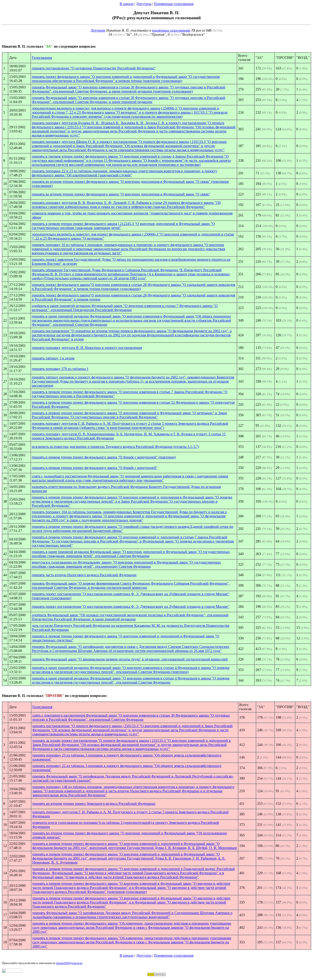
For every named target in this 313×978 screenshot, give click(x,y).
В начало (127, 4)
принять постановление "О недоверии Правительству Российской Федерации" (94, 68)
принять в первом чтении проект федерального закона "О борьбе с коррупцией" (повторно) (104, 457)
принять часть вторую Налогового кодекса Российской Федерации (84, 575)
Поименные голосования (173, 4)
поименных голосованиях (171, 30)
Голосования (42, 58)
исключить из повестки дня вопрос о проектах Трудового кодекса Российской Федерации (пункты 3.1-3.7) (115, 447)
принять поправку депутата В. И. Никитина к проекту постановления (87, 348)
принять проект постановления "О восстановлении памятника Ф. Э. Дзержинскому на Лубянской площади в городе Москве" (130, 606)
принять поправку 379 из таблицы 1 (60, 369)
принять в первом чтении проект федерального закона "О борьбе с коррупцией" (95, 468)
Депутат (98, 30)
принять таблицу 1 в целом (53, 358)
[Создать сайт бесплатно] (156, 975)
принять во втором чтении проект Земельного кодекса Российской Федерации (93, 803)
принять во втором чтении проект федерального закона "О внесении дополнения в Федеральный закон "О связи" (121, 194)
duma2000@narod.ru (69, 963)
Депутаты (143, 4)
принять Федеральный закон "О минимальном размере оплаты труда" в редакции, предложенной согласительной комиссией (130, 659)
